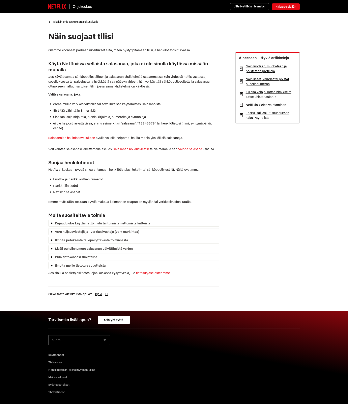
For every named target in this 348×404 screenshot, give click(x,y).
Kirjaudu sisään (286, 6)
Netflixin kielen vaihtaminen (266, 105)
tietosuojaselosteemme (153, 273)
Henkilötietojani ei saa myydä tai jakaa (71, 370)
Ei (106, 294)
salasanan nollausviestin (131, 149)
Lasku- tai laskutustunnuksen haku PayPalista (267, 115)
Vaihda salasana (190, 149)
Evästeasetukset (58, 385)
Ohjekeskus (82, 6)
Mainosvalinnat (57, 377)
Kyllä (98, 294)
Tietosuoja (55, 362)
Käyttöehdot (56, 355)
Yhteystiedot (56, 392)
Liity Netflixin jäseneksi (249, 6)
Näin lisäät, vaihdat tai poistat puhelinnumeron (267, 81)
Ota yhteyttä (114, 320)
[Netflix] (57, 6)
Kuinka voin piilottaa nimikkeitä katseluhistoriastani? (268, 94)
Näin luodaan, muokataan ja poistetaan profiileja (266, 68)
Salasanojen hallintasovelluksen (71, 138)
